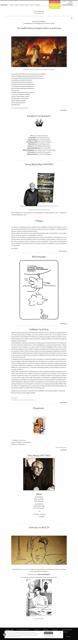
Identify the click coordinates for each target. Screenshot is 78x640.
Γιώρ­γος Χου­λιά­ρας (63, 402)
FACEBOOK (36, 629)
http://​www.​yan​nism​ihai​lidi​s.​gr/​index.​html (39, 209)
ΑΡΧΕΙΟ (70, 2)
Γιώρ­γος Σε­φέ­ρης (63, 110)
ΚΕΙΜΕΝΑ (22, 4)
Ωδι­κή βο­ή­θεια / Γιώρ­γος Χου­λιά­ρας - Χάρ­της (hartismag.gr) (23, 399)
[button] (4, 635)
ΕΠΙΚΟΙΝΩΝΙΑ (69, 3)
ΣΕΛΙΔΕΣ (64, 1)
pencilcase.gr (68, 636)
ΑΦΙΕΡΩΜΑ (70, 1)
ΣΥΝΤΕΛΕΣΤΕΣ (55, 629)
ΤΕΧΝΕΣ (26, 4)
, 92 (9, 630)
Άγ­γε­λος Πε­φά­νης (63, 323)
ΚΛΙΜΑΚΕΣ (17, 4)
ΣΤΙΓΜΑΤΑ (11, 4)
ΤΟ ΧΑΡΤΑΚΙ (31, 4)
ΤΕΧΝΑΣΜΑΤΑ (37, 4)
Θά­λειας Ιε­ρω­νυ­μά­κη (24, 569)
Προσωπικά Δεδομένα (66, 629)
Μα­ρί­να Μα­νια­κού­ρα (63, 251)
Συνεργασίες (45, 629)
